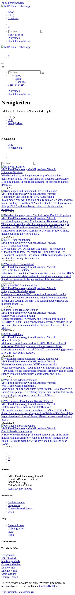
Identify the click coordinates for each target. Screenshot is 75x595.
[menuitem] (11, 11)
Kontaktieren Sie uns (19, 41)
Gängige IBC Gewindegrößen (18, 291)
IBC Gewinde (9, 558)
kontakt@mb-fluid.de (20, 488)
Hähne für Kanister (11, 172)
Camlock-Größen (11, 564)
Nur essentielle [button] (9, 591)
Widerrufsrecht (16, 502)
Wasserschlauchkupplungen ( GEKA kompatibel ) (29, 364)
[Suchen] (42, 32)
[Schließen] (2, 66)
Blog (11, 534)
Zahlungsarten (16, 528)
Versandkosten (16, 525)
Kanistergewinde (10, 561)
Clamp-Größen (9, 576)
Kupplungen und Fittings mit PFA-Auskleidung (27, 196)
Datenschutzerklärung (20, 508)
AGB (11, 511)
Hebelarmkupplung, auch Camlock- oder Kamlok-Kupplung (34, 221)
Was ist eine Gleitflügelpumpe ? (18, 385)
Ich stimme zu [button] (26, 591)
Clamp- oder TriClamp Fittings (18, 315)
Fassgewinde (8, 555)
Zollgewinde (8, 567)
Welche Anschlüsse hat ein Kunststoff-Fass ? (26, 406)
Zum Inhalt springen (12, 2)
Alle (10, 120)
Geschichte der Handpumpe (16, 431)
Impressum (14, 505)
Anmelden (14, 37)
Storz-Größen (8, 573)
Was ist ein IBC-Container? (16, 269)
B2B (11, 531)
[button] (8, 138)
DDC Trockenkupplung (14, 245)
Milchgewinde (9, 570)
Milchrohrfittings (10, 340)
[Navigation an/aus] (2, 63)
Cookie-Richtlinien (49, 586)
